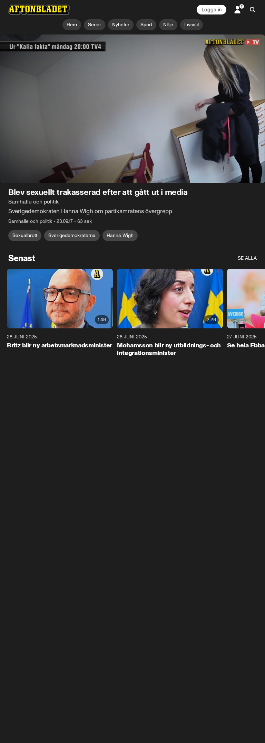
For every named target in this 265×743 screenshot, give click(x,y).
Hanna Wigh (120, 236)
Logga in (212, 10)
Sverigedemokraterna (72, 236)
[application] (132, 109)
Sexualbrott (24, 236)
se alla (247, 258)
